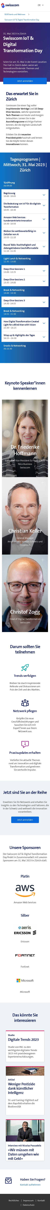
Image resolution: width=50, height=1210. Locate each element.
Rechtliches (14, 1200)
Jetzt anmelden (25, 81)
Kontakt (41, 1200)
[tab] (25, 184)
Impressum (28, 1200)
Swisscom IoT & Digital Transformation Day (22, 20)
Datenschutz (28, 1205)
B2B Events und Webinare (15, 14)
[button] (25, 438)
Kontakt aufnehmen (30, 1184)
